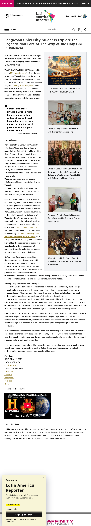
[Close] (43, 478)
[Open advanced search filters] (79, 29)
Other (6, 384)
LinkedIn (8, 375)
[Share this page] (85, 29)
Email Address (13, 505)
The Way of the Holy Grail (22, 85)
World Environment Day (27, 227)
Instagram (9, 378)
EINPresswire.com (18, 73)
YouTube (8, 381)
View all (85, 3)
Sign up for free (24, 514)
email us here (10, 365)
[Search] (73, 29)
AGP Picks (7, 3)
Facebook (8, 371)
